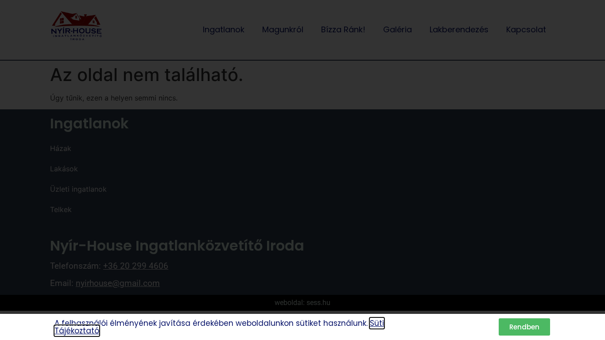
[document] (302, 170)
